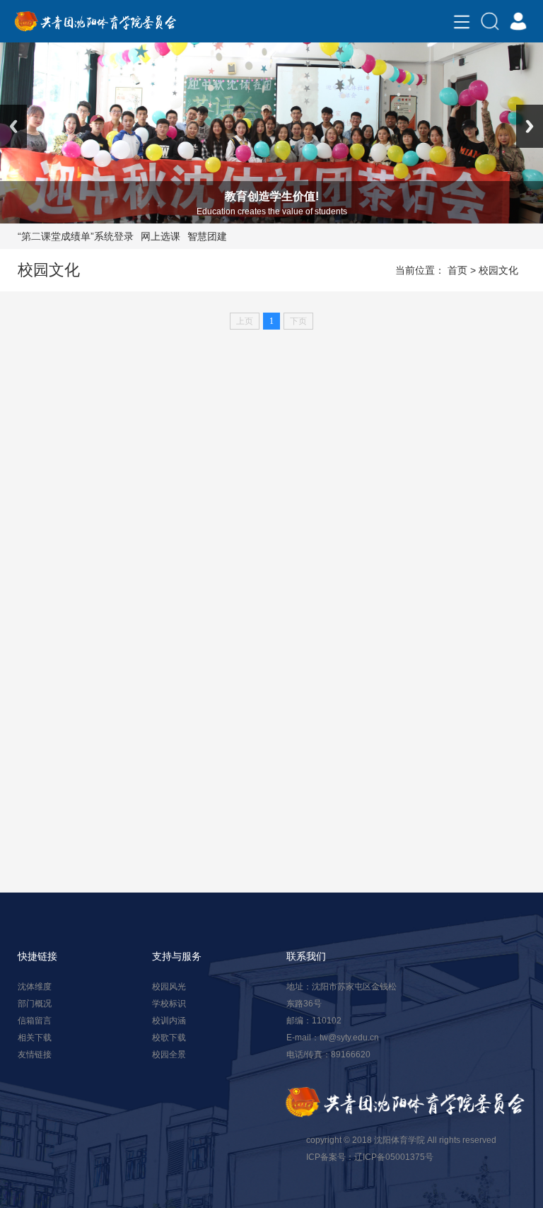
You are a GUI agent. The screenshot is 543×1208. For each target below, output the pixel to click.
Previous (13, 126)
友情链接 (35, 1054)
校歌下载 (169, 1038)
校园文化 (498, 270)
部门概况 (35, 1004)
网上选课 (160, 236)
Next (529, 126)
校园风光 (169, 987)
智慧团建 (207, 236)
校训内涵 (169, 1021)
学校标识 (169, 1004)
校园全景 (169, 1054)
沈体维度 (35, 987)
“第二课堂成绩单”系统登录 (76, 236)
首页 (457, 270)
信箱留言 (35, 1021)
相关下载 (35, 1038)
